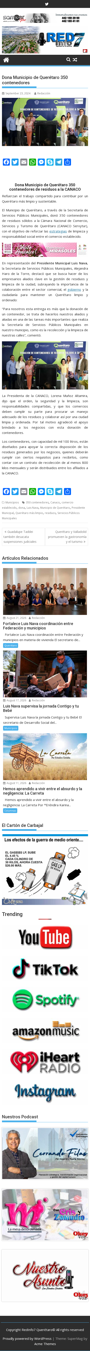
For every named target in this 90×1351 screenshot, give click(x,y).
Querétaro (10, 645)
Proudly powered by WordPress (27, 1338)
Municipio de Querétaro (55, 508)
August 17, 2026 (16, 700)
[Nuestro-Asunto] (45, 1275)
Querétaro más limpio (29, 513)
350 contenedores (37, 502)
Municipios (12, 502)
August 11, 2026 (16, 783)
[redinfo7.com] (45, 52)
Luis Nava (32, 508)
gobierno (74, 289)
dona (21, 508)
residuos (50, 513)
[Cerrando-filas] (45, 1153)
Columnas (10, 810)
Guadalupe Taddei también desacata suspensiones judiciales (19, 537)
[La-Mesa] (45, 1214)
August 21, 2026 (16, 618)
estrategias (58, 231)
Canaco (55, 502)
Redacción (43, 93)
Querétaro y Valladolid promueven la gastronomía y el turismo (67, 537)
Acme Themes (45, 1344)
